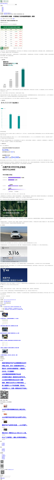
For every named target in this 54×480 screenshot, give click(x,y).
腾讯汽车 (3, 456)
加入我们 (3, 444)
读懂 (2, 9)
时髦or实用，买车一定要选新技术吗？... (14, 365)
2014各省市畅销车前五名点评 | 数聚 (12, 380)
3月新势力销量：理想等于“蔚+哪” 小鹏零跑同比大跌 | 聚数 (9, 325)
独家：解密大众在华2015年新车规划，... (14, 382)
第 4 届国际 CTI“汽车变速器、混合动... (13, 385)
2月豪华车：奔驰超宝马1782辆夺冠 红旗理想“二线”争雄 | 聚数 (9, 347)
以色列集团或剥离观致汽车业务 (11, 374)
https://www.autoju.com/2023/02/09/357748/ (10, 299)
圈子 (2, 11)
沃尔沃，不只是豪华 (8, 371)
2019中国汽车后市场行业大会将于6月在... (14, 417)
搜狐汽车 (3, 457)
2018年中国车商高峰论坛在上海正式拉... (14, 409)
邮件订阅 (6, 3)
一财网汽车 (3, 455)
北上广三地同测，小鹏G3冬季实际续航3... (14, 437)
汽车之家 (3, 458)
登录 (1, 3)
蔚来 (10, 301)
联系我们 (3, 445)
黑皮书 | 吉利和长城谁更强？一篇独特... (14, 368)
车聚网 (13, 18)
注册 (1, 478)
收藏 (1, 305)
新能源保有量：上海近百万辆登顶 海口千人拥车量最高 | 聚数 (14, 309)
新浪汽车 (3, 454)
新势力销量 (5, 301)
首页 (2, 7)
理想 (8, 301)
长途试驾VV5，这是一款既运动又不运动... (14, 388)
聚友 (2, 10)
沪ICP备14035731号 (11, 469)
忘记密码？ (3, 478)
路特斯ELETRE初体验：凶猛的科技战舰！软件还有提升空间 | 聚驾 (10, 340)
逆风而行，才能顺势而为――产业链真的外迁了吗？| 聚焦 (13, 308)
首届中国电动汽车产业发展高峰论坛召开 (14, 363)
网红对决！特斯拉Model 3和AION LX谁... (14, 433)
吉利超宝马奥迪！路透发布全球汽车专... (14, 377)
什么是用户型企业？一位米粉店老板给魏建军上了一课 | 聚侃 (9, 318)
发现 (2, 8)
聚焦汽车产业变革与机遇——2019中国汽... (14, 425)
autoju (1, 18)
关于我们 (3, 3)
